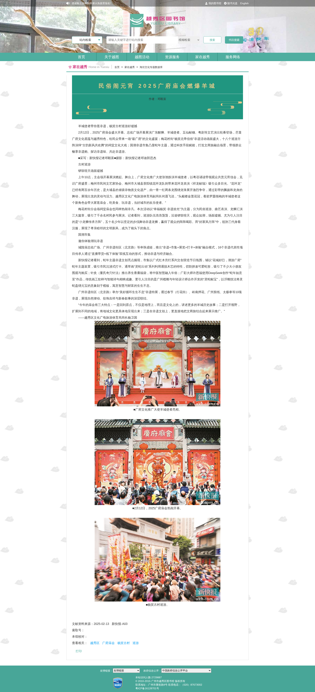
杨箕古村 (123, 643)
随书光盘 (232, 3)
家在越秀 (130, 67)
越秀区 (95, 643)
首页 (81, 57)
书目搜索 (234, 39)
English (244, 3)
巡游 (136, 643)
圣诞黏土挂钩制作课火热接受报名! (91, 3)
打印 (79, 651)
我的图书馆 (215, 3)
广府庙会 (108, 643)
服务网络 (232, 57)
